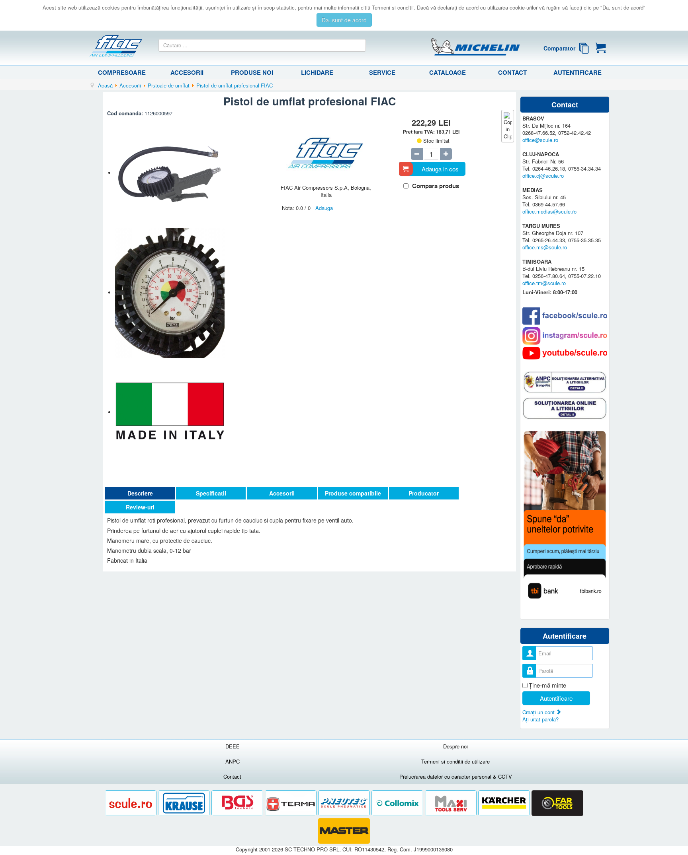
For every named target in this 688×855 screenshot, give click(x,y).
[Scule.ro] (131, 803)
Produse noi (252, 72)
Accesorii (186, 72)
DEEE (232, 746)
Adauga (324, 208)
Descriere (140, 493)
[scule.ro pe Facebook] (564, 316)
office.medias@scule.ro (549, 211)
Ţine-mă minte (547, 685)
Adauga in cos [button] (440, 169)
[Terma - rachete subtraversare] (291, 803)
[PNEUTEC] (344, 803)
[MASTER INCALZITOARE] (344, 831)
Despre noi (455, 746)
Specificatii (211, 493)
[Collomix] (398, 803)
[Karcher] (505, 803)
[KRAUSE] (184, 803)
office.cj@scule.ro (543, 175)
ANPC (232, 761)
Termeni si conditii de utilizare (455, 761)
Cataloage (447, 72)
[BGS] (238, 803)
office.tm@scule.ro (544, 283)
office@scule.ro (540, 140)
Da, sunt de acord (344, 20)
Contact (512, 72)
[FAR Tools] (557, 803)
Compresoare (122, 72)
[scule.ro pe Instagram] (564, 336)
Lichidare (317, 72)
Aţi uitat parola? (540, 719)
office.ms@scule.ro (544, 247)
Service (382, 72)
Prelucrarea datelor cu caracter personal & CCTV (455, 776)
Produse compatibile (353, 493)
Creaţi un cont (539, 712)
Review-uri (140, 507)
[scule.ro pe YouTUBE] (564, 353)
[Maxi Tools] (451, 803)
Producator (423, 493)
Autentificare (577, 72)
